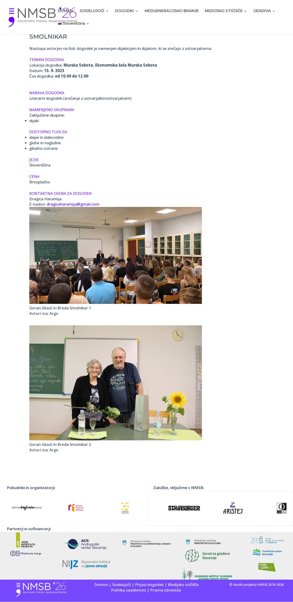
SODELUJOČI (92, 11)
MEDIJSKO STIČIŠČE (224, 11)
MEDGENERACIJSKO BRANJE (172, 11)
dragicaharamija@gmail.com (73, 204)
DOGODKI (124, 11)
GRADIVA (262, 11)
